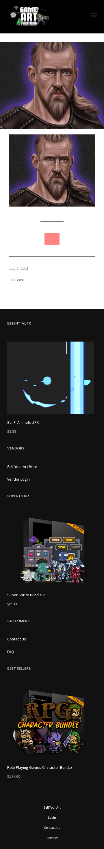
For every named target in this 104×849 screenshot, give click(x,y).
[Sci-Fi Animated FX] (52, 378)
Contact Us (16, 639)
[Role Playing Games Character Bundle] (52, 723)
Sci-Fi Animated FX (23, 422)
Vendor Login (18, 479)
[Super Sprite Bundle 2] (52, 550)
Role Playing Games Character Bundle (39, 767)
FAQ (10, 651)
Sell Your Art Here (22, 466)
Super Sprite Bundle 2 (26, 594)
